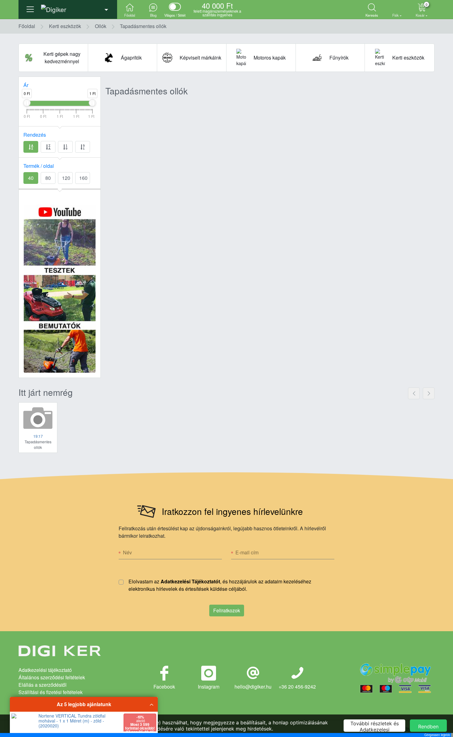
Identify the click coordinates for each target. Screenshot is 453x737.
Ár (25, 85)
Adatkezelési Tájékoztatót (190, 581)
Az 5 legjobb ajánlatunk (84, 704)
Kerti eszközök (65, 26)
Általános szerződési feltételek (51, 677)
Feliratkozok (226, 610)
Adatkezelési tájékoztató (45, 669)
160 (83, 177)
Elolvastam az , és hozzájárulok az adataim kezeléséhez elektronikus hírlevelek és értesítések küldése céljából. (220, 585)
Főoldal (26, 26)
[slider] (27, 102)
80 (48, 177)
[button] (67, 7)
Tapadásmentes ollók (143, 26)
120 (66, 177)
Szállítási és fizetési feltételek (50, 692)
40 (31, 177)
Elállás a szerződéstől (42, 684)
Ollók (100, 26)
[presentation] (414, 393)
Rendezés (34, 134)
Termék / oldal (38, 165)
